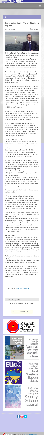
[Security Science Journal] (22, 396)
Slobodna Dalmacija (22, 288)
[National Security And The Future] (22, 1)
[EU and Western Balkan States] (22, 372)
